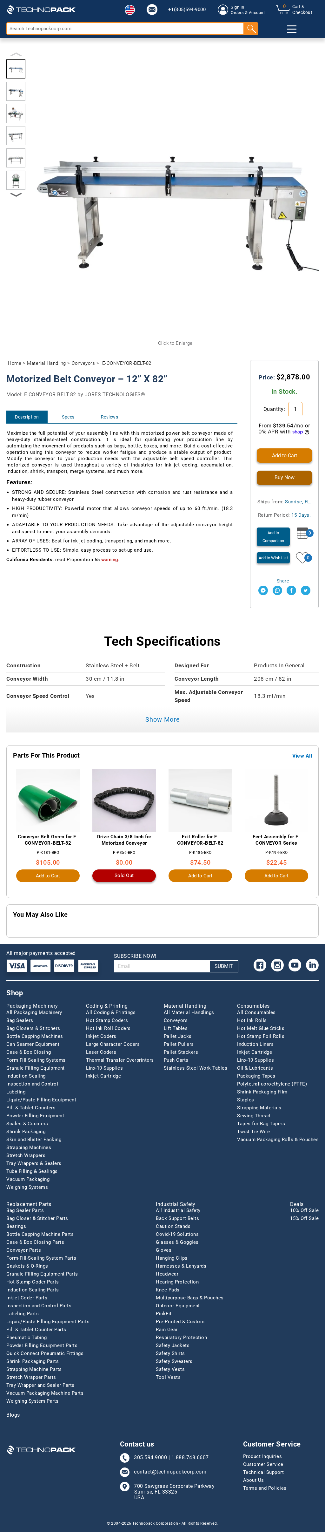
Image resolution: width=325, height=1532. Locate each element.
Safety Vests (170, 1369)
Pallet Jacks (178, 1036)
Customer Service (263, 1464)
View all (302, 756)
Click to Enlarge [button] (175, 343)
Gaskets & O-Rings (27, 1266)
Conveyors (83, 363)
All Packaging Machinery (34, 1012)
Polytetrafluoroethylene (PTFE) (272, 1084)
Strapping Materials (259, 1108)
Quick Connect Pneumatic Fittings (44, 1353)
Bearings (16, 1226)
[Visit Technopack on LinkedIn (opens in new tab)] (312, 965)
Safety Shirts (170, 1353)
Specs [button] (68, 416)
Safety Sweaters (174, 1361)
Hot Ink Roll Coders (108, 1028)
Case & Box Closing (28, 1052)
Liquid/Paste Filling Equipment (41, 1100)
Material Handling (46, 363)
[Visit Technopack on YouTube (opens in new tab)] (295, 965)
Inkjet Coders (101, 1036)
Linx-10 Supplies (104, 1068)
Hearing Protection (177, 1282)
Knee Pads (168, 1290)
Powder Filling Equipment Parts (41, 1345)
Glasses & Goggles (177, 1242)
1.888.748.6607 (190, 1458)
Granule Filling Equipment (35, 1068)
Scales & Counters (27, 1124)
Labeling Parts (22, 1314)
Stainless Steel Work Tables (196, 1068)
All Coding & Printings (111, 1012)
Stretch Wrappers (25, 1155)
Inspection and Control (32, 1084)
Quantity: (275, 409)
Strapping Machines (28, 1147)
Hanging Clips (172, 1258)
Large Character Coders (113, 1044)
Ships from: (284, 502)
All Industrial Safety (178, 1210)
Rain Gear (167, 1329)
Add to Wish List (273, 557)
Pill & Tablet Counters (31, 1108)
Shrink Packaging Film (262, 1092)
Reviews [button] (109, 416)
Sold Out (124, 875)
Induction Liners (255, 1044)
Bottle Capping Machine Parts (40, 1234)
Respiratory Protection (181, 1337)
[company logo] (41, 9)
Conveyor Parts (23, 1250)
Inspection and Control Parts (38, 1306)
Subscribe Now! (135, 956)
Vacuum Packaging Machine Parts (44, 1393)
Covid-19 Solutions (177, 1234)
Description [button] (27, 416)
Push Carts (176, 1060)
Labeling (15, 1092)
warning (109, 559)
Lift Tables (176, 1028)
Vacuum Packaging (28, 1179)
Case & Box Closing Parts (35, 1242)
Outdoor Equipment (178, 1306)
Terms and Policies (265, 1488)
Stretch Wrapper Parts (31, 1377)
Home (14, 363)
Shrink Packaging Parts (32, 1361)
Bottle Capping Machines (34, 1036)
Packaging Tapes (256, 1076)
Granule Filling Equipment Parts (42, 1274)
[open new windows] (263, 590)
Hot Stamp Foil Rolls (260, 1036)
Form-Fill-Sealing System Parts (41, 1258)
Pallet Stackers (181, 1052)
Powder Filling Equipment (35, 1116)
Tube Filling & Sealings (32, 1171)
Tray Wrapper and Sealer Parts (40, 1385)
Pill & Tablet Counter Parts (36, 1329)
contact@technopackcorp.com (170, 1472)
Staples (245, 1100)
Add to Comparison (273, 536)
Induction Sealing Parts (32, 1290)
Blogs (13, 1415)
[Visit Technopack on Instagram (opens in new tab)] (277, 965)
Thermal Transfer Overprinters (120, 1060)
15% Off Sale (304, 1218)
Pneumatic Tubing (26, 1337)
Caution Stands (173, 1226)
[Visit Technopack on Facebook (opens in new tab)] (260, 965)
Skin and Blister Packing (33, 1139)
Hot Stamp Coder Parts (32, 1282)
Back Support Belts (177, 1218)
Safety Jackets (172, 1345)
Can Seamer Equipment (32, 1044)
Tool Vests (168, 1377)
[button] (130, 10)
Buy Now (285, 477)
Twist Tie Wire (253, 1131)
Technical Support (263, 1472)
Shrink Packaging (25, 1131)
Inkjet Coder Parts (26, 1298)
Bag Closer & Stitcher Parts (37, 1218)
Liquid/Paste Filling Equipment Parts (48, 1321)
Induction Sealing (26, 1076)
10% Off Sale (304, 1210)
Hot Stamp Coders (107, 1020)
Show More (162, 719)
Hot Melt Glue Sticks (260, 1028)
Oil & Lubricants (255, 1068)
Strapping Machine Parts (34, 1369)
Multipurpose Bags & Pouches (190, 1298)
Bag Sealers (19, 1020)
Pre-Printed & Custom (180, 1321)
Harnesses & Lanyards (181, 1266)
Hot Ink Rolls (252, 1020)
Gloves (163, 1250)
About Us (253, 1480)
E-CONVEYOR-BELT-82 (126, 363)
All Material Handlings (189, 1012)
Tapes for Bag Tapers (261, 1124)
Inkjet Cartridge (103, 1076)
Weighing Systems (27, 1187)
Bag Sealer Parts (25, 1210)
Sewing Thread (253, 1116)
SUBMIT (224, 966)
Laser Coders (101, 1052)
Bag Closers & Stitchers (33, 1028)
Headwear (167, 1274)
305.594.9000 (150, 1458)
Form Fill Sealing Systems (36, 1060)
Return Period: (284, 515)
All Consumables (256, 1012)
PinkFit (164, 1314)
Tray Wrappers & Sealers (34, 1163)
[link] (152, 9)
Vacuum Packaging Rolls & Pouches (278, 1139)
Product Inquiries (262, 1456)
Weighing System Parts (32, 1401)
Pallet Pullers (179, 1044)
